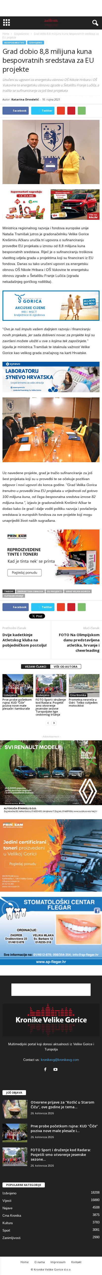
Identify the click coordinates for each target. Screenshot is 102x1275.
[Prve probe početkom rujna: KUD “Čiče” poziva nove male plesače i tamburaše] (17, 685)
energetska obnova (30, 591)
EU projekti (54, 591)
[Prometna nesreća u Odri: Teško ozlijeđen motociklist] (84, 685)
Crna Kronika (78, 695)
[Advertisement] (51, 8)
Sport (6, 1230)
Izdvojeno (35, 42)
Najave (7, 1208)
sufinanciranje (13, 595)
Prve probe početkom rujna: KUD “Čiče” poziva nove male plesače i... (64, 1128)
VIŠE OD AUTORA (65, 666)
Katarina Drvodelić (25, 99)
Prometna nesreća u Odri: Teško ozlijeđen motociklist (83, 702)
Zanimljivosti (11, 1238)
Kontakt (76, 1262)
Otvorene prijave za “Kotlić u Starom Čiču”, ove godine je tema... (62, 1104)
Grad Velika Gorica (78, 591)
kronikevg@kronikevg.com (60, 1060)
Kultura (7, 1223)
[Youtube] (56, 1070)
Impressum (58, 1262)
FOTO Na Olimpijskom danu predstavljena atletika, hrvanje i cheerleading (79, 642)
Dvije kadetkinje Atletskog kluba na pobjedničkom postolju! (24, 640)
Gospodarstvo (14, 42)
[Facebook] (46, 1070)
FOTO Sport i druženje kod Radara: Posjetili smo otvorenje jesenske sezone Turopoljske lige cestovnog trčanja (51, 707)
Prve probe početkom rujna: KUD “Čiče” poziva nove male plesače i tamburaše (17, 704)
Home (5, 33)
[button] (94, 23)
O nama (39, 1262)
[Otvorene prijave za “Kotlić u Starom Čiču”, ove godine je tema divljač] (14, 1109)
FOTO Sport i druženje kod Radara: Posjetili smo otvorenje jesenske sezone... (61, 1154)
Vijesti (6, 1201)
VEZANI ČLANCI (35, 666)
